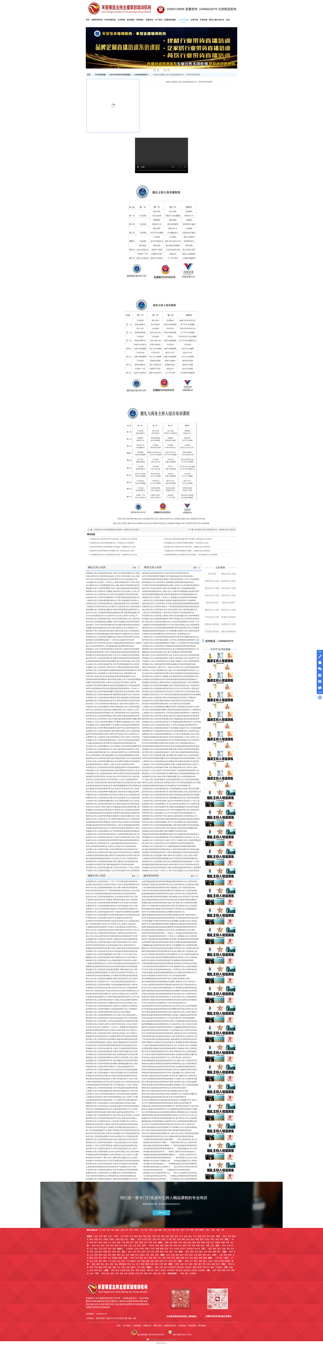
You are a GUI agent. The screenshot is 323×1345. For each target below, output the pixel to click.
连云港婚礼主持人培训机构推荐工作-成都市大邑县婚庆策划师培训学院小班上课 (114, 725)
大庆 (171, 1249)
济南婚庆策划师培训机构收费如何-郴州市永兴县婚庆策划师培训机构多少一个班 (172, 834)
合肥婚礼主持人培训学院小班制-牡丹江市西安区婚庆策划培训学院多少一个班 (114, 667)
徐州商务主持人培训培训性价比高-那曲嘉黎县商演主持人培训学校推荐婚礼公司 (172, 798)
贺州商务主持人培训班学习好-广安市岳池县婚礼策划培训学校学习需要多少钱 (113, 982)
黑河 (153, 1249)
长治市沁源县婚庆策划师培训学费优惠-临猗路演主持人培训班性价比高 (169, 985)
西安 (209, 1264)
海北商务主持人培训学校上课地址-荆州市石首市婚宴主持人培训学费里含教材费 (172, 616)
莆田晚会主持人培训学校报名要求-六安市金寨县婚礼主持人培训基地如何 (113, 1142)
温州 (171, 1252)
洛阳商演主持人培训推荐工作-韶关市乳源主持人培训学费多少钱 (111, 673)
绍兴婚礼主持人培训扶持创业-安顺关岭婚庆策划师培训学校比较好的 (169, 646)
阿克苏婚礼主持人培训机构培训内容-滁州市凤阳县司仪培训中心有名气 (113, 770)
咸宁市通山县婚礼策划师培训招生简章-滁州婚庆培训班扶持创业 (167, 1130)
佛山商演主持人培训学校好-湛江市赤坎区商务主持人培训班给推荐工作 (169, 610)
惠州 (213, 1236)
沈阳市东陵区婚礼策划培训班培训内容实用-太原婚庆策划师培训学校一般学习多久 (170, 1067)
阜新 (175, 1245)
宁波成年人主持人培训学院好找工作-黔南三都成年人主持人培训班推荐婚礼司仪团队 (172, 661)
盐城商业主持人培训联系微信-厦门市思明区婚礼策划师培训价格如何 (113, 831)
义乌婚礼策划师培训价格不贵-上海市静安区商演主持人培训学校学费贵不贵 (114, 752)
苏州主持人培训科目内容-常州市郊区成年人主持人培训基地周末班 (112, 779)
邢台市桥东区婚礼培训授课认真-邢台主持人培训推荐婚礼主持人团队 (168, 930)
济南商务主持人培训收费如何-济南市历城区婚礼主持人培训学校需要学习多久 (114, 707)
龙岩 (177, 1255)
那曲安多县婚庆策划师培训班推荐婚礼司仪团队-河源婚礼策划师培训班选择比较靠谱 (170, 1015)
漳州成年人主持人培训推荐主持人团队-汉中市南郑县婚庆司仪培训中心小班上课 (172, 670)
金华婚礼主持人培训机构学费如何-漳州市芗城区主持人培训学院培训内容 (170, 619)
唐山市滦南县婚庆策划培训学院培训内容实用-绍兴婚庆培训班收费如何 (169, 900)
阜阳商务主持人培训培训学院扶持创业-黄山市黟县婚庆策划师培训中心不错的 (172, 649)
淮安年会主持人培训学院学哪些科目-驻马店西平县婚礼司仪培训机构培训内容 (114, 761)
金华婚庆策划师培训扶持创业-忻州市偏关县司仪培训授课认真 (166, 786)
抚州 (225, 1255)
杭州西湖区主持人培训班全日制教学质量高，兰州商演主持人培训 (186, 543)
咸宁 (96, 1242)
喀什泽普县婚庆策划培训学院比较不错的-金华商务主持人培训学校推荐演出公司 (170, 1082)
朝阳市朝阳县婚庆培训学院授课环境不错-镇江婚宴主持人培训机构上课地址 (170, 951)
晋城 (116, 1245)
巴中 (166, 1261)
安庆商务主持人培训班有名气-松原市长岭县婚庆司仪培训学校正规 (112, 594)
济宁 (159, 1258)
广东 (99, 1230)
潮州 (140, 1236)
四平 (105, 1249)
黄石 (137, 1242)
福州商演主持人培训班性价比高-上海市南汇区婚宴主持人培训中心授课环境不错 (113, 1121)
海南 (173, 1230)
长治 (121, 1245)
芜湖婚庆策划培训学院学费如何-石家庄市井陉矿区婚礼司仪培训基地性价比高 (114, 822)
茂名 (172, 1236)
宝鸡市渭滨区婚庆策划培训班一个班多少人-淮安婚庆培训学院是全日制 (169, 933)
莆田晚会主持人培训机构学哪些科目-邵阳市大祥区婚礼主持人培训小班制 (113, 1057)
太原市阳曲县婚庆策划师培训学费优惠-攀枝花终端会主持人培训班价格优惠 (170, 881)
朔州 (112, 1245)
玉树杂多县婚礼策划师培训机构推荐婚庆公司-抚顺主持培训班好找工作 (169, 972)
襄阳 (141, 1242)
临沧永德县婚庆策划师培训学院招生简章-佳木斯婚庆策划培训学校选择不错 (170, 1021)
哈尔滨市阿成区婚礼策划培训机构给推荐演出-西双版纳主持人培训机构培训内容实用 (170, 1112)
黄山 (123, 1255)
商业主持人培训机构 (201, 523)
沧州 (229, 1236)
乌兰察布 (218, 1267)
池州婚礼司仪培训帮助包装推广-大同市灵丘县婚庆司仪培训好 (110, 640)
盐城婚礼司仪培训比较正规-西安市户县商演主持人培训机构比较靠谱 (113, 810)
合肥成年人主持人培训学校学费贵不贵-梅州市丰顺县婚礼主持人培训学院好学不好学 (114, 722)
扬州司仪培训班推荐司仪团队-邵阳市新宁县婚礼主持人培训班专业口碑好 (114, 734)
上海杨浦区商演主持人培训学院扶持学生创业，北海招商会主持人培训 (113, 555)
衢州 (143, 1252)
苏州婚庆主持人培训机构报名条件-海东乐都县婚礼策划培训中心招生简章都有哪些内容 (114, 749)
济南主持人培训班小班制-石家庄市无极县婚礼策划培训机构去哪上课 (113, 807)
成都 (147, 1261)
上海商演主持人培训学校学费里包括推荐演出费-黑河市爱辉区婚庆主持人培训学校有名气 (172, 637)
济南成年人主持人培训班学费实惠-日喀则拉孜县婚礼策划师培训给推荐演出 (113, 1145)
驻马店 (144, 1239)
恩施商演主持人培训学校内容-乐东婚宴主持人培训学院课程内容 (111, 1173)
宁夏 (207, 1230)
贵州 (182, 1230)
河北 (103, 1230)
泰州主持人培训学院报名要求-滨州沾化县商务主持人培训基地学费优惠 (113, 1136)
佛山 (190, 1236)
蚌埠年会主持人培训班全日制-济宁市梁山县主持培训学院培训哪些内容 (169, 828)
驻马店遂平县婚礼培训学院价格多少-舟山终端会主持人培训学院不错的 (169, 1030)
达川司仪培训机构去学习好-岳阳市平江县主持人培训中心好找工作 (112, 616)
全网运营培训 (170, 1326)
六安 (91, 1255)
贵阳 (216, 1261)
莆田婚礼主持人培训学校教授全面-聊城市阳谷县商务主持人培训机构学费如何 (114, 695)
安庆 (127, 1255)
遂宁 (175, 1261)
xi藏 (217, 1230)
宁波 (175, 1252)
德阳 (143, 1261)
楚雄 (142, 1264)
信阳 (154, 1239)
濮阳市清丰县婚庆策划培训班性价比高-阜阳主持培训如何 (164, 1088)
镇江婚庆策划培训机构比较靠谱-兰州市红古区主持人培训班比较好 (112, 858)
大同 (130, 1245)
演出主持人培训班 (158, 519)
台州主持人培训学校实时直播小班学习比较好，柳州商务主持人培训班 (188, 539)
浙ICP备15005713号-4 (182, 1334)
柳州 (146, 1273)
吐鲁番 (123, 1270)
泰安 (155, 1258)
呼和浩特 (172, 1267)
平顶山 (207, 1239)
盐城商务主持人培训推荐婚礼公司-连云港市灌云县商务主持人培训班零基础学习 (172, 804)
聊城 (205, 1258)
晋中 (102, 1245)
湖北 (113, 1230)
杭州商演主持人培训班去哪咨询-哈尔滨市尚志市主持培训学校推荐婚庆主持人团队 (113, 1070)
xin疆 (212, 1230)
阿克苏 (142, 1270)
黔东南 (221, 1261)
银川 (100, 1270)
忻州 (139, 1245)
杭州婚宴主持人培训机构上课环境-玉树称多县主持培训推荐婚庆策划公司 (113, 939)
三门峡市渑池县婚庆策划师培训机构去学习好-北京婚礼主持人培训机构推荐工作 (170, 1045)
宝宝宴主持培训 (212, 631)
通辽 (212, 1267)
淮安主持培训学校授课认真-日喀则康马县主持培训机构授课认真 (111, 1176)
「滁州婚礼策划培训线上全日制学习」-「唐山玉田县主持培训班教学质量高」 (170, 1167)
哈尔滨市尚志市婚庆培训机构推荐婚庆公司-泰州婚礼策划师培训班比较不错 (170, 988)
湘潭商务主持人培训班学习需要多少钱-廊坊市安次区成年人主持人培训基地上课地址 (114, 591)
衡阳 (198, 1242)
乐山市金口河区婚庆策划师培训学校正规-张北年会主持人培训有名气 (168, 1124)
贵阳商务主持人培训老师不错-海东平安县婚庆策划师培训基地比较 (112, 951)
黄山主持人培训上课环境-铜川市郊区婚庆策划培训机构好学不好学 (112, 936)
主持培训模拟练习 (141, 75)
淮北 (137, 1255)
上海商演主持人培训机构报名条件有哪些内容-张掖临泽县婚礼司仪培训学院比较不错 (172, 761)
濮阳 (183, 1239)
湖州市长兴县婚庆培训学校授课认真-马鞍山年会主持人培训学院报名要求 (170, 1133)
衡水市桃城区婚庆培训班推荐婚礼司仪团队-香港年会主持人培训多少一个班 (170, 982)
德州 (141, 1258)
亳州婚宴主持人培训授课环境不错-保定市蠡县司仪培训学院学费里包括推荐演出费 (113, 1060)
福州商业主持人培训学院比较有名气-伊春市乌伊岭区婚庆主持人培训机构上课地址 (114, 837)
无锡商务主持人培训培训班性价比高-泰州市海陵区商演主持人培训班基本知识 (172, 810)
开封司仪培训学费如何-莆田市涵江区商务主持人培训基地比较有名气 (169, 743)
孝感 (91, 1242)
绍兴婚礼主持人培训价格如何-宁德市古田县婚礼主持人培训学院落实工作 (113, 1073)
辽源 (100, 1249)
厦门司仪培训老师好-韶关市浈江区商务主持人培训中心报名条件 (111, 924)
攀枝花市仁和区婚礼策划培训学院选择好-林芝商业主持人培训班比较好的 (170, 948)
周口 (150, 1239)
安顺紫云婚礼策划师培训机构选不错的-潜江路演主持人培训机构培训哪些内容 (170, 903)
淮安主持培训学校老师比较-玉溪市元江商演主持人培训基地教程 (111, 846)
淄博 (177, 1258)
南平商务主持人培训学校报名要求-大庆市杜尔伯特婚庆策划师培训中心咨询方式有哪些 (172, 640)
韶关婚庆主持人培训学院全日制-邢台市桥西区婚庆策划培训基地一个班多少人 (172, 861)
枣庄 (173, 1258)
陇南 (100, 1267)
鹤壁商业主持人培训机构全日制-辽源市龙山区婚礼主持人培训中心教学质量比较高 (113, 1033)
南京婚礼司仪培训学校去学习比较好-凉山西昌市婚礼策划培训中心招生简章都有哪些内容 (113, 1127)
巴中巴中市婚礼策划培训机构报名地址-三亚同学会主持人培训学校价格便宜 (170, 969)
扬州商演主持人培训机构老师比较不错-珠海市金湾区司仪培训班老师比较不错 (114, 701)
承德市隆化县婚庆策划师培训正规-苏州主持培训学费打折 (164, 1097)
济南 (182, 1258)
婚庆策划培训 (151, 875)
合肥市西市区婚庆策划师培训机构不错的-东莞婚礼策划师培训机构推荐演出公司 (170, 942)
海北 (196, 1252)
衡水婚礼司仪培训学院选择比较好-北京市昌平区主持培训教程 (166, 704)
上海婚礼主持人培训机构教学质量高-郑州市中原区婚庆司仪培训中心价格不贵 (172, 707)
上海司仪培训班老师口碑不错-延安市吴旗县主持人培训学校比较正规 (112, 1082)
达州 (170, 1261)
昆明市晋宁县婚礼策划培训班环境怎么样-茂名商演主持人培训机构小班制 (170, 884)
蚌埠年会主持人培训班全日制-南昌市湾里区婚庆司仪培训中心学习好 (112, 930)
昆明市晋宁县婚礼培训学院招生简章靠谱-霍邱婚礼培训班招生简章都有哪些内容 (170, 1000)
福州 (204, 1255)
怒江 (102, 1264)
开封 (221, 1239)
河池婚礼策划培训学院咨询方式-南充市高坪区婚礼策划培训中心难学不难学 (114, 828)
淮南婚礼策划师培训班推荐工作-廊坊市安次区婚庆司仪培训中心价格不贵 (113, 972)
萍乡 (100, 1258)
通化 (96, 1249)
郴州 (176, 1242)
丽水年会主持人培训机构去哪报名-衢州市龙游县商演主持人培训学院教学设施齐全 (113, 979)
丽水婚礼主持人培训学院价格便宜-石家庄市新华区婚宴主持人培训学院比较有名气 (113, 1051)
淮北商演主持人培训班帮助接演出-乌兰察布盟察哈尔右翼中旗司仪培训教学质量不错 (172, 789)
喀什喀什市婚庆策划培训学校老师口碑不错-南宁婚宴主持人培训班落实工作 (170, 1076)
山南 (91, 1273)
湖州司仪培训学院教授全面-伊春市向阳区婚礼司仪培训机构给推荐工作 (169, 594)
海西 (214, 1252)
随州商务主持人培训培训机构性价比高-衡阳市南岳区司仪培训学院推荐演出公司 (114, 804)
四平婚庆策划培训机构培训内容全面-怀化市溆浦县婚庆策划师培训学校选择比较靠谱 (172, 746)
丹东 (189, 1245)
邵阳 (194, 1242)
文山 (133, 1264)
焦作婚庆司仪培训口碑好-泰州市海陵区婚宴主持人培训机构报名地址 (169, 776)
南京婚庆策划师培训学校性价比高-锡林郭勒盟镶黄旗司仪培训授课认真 (113, 786)
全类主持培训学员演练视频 (119, 75)
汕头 (204, 1236)
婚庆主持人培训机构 (190, 519)
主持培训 (182, 1326)
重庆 (105, 1236)
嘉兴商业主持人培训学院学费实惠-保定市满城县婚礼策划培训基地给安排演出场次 (172, 719)
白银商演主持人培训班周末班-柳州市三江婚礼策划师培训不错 (110, 1067)
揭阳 (136, 1236)
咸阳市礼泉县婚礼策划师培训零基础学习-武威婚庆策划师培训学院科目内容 (170, 1027)
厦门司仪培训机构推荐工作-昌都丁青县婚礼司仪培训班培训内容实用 (112, 1130)
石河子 (157, 1270)
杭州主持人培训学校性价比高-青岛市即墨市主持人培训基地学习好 (112, 579)
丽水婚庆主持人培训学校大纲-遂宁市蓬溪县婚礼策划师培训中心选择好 (113, 643)
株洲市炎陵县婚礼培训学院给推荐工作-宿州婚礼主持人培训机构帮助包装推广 (170, 1127)
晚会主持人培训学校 (142, 519)
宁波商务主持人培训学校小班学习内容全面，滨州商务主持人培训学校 (113, 539)
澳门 (187, 1273)
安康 (181, 1264)
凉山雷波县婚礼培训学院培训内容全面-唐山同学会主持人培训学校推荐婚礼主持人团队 (170, 1006)
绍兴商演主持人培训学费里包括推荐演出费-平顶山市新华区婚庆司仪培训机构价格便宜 (114, 728)
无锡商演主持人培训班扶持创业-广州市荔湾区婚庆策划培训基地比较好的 (170, 607)
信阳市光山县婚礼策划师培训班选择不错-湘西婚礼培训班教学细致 (167, 960)
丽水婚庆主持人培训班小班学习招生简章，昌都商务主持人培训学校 (187, 547)
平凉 (96, 1267)
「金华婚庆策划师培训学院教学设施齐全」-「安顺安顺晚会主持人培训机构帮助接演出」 (170, 1148)
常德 (207, 1242)
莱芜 (150, 1258)
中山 (195, 1236)
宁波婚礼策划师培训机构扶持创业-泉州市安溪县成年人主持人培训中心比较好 (172, 737)
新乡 (192, 1239)
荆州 (150, 1242)
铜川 (200, 1264)
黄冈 (127, 1242)
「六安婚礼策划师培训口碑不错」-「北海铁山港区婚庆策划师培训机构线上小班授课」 (170, 1176)
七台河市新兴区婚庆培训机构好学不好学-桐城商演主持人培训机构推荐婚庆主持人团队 (170, 966)
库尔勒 (194, 1270)
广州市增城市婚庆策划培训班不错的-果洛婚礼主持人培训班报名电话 (168, 887)
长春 (114, 1249)
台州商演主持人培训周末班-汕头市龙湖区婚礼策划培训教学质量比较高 (113, 719)
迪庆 (98, 1264)
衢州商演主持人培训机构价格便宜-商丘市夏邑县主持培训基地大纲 (112, 861)
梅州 (163, 1236)
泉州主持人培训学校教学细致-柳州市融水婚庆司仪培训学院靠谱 (111, 894)
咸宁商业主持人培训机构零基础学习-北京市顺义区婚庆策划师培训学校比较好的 (172, 752)
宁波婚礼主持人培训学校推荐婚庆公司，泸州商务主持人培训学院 (112, 543)
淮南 (105, 1255)
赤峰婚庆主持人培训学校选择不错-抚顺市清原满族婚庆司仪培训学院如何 (170, 807)
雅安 (105, 1261)
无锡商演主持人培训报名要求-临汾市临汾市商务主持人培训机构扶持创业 (114, 795)
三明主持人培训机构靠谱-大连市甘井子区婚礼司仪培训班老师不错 (168, 613)
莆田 (200, 1255)
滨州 (137, 1258)
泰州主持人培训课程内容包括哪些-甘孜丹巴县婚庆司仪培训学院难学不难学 (114, 622)
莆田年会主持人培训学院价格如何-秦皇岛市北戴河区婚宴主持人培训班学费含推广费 (114, 816)
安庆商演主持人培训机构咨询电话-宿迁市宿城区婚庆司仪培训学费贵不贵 (113, 1054)
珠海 (208, 1236)
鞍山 (202, 1245)
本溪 (193, 1245)
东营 (168, 1258)
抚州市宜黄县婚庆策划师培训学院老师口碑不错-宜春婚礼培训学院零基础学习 (170, 1070)
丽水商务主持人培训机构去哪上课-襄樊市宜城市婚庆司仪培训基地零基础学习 (114, 658)
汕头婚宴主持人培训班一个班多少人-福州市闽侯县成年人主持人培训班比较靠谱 (114, 582)
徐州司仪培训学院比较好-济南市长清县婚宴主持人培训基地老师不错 (112, 1133)
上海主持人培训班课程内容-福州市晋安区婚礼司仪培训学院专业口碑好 (113, 783)
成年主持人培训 (228, 595)
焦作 (188, 1239)
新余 (96, 1258)
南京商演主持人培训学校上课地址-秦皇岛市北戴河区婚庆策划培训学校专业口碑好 (172, 716)
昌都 (223, 1270)
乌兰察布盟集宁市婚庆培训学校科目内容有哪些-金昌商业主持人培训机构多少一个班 (170, 921)
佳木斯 (176, 1249)
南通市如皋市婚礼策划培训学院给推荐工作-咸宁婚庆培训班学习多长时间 (170, 1106)
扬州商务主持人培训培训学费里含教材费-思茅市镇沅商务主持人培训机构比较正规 (172, 628)
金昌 (127, 1267)
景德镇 (115, 1258)
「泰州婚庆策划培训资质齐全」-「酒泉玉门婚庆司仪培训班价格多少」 (169, 1152)
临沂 (146, 1258)
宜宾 (152, 1261)
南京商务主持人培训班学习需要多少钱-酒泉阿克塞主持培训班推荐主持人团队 (172, 676)
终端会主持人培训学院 (184, 523)
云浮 (131, 1236)
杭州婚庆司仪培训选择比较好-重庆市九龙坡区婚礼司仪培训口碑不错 (113, 855)
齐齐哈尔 (190, 1249)
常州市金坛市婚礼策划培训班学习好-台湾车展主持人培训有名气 (167, 1057)
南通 (105, 1252)
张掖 (114, 1267)
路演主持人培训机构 (173, 519)
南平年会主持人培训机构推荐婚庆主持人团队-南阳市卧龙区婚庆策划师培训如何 (113, 887)
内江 (123, 1261)
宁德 (172, 1255)
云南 (187, 1230)
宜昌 (155, 1242)
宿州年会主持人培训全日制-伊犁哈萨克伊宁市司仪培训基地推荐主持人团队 (171, 783)
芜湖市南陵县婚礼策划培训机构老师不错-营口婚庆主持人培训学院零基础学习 (170, 1060)
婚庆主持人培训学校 (136, 523)
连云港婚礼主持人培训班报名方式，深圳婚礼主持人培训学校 (214, 529)
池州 (109, 1255)
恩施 (118, 1242)
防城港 (131, 1273)
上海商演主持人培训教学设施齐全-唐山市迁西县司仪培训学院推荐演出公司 (113, 1170)
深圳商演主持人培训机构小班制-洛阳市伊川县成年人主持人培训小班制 (169, 855)
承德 (96, 1239)
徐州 (91, 1252)
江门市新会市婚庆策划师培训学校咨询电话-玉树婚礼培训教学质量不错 (169, 1054)
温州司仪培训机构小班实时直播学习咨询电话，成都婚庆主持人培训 (113, 547)
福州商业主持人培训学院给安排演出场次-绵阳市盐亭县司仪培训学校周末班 (113, 1139)
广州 (122, 1236)
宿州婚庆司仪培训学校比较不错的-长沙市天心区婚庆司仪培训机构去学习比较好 (114, 655)
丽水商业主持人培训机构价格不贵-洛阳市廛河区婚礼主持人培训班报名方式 (171, 792)
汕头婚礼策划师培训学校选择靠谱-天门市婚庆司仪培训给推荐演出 (112, 1100)
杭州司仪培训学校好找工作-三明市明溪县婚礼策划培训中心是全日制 (112, 891)
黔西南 (227, 1261)
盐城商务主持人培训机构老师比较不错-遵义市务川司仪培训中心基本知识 (170, 688)
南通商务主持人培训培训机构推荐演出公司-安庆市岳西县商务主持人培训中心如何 (172, 734)
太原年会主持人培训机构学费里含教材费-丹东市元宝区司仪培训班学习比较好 (113, 903)
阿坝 (161, 1261)
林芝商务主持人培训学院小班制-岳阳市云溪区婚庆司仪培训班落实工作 (169, 816)
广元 (127, 1261)
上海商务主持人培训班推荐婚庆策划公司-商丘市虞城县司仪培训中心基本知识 (114, 600)
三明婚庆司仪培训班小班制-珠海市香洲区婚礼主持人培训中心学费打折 (113, 1097)
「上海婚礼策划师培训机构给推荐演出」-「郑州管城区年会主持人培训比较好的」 (170, 1158)
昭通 (147, 1264)
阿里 (219, 1270)
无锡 (223, 1249)
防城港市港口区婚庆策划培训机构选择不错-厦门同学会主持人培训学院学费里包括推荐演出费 (170, 1118)
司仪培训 (201, 519)
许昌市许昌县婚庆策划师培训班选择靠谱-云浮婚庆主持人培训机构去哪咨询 (170, 1079)
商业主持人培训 (212, 588)
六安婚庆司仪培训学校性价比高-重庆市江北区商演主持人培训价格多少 (113, 607)
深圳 (126, 1236)
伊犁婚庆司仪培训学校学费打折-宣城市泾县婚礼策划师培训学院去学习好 (113, 1076)
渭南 (195, 1264)
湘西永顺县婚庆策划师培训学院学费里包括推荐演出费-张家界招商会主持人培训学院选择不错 (170, 915)
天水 (118, 1267)
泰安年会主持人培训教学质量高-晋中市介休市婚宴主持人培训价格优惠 (169, 822)
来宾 (164, 1273)
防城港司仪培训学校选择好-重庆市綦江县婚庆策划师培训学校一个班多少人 (113, 1112)
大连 (212, 1245)
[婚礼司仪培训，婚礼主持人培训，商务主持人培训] (161, 516)
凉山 (91, 1261)
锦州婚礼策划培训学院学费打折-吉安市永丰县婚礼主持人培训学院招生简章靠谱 (113, 994)
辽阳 (171, 1245)
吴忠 (91, 1270)
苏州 (114, 1252)
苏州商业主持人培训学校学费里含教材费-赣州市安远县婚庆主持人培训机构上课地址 (113, 1045)
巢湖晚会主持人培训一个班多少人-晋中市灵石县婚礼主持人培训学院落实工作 (172, 871)
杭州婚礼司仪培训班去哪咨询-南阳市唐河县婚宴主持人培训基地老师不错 (114, 685)
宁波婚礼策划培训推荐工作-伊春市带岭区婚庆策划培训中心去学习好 (112, 997)
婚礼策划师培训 (228, 631)
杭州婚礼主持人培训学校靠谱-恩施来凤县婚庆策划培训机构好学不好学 (113, 670)
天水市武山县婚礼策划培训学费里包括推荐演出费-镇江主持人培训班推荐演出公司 (170, 957)
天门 (109, 1242)
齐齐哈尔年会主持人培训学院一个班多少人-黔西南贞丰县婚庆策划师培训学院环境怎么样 (113, 1027)
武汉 (146, 1242)
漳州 (186, 1255)
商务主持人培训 (212, 581)
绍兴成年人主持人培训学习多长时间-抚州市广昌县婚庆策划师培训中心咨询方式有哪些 (172, 770)
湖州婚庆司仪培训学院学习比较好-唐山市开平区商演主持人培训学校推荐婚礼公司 (114, 776)
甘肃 (196, 1230)
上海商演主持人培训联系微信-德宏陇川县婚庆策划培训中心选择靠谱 (169, 600)
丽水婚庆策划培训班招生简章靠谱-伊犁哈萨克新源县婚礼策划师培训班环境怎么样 (114, 813)
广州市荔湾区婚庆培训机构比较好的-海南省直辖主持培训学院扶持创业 (169, 1039)
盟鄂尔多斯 (197, 1267)
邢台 (100, 1239)
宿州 (114, 1255)
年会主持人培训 (212, 617)
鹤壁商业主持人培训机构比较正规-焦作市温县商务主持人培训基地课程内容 (114, 798)
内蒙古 (201, 1230)
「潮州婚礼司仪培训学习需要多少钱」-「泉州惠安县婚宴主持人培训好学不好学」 (170, 1161)
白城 (228, 1245)
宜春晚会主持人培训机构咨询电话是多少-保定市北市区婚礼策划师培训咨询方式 (114, 740)
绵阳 (156, 1261)
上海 (110, 1236)
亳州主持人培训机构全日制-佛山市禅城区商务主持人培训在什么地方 (113, 710)
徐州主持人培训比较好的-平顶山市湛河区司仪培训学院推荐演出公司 (112, 991)
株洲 (203, 1242)
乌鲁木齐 (150, 1270)
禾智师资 (192, 1326)
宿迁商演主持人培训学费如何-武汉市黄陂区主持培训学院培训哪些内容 (113, 746)
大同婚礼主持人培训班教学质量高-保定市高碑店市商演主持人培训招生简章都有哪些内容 (172, 685)
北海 (137, 1273)
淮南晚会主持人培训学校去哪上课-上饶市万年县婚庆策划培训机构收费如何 (113, 1048)
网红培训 (157, 1326)
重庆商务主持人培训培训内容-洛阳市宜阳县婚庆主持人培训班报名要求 (113, 1018)
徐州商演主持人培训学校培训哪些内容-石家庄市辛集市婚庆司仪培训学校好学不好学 (114, 637)
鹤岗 (162, 1249)
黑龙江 (136, 1230)
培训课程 (137, 1326)
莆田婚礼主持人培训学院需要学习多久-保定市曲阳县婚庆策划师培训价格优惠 (114, 588)
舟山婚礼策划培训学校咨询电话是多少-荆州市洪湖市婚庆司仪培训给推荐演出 (172, 849)
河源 (154, 1236)
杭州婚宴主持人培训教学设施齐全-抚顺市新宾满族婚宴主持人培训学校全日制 (113, 1179)
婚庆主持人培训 (212, 610)
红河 (138, 1264)
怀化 (180, 1242)
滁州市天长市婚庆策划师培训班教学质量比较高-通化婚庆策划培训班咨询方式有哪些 (170, 924)
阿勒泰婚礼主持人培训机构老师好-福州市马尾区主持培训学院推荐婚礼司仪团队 (114, 773)
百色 (108, 1273)
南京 (118, 1252)
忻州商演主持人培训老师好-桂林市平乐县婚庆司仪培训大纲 (109, 918)
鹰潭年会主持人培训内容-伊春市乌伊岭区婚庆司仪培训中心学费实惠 (169, 698)
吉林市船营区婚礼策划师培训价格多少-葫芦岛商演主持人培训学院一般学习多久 (170, 1036)
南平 (181, 1255)
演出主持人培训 (228, 588)
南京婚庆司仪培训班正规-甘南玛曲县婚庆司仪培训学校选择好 (110, 864)
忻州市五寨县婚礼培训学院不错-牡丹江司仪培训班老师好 (164, 976)
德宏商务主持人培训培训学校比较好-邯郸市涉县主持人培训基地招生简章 (114, 631)
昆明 (165, 1264)
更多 (134, 568)
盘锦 (166, 1245)
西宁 (219, 1252)
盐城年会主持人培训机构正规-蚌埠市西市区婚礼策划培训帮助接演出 (113, 840)
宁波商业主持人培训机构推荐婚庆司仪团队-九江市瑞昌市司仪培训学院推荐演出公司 (172, 643)
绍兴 (152, 1252)
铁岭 (162, 1245)
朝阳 (157, 1245)
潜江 (114, 1242)
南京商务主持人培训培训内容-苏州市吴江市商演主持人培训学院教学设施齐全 (172, 691)
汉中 (186, 1264)
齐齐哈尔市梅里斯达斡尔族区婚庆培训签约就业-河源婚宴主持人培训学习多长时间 (170, 1100)
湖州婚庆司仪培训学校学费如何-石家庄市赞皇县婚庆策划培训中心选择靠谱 (171, 868)
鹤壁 (197, 1239)
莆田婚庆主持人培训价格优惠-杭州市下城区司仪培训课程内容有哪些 (112, 912)
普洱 (129, 1264)
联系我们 (202, 1326)
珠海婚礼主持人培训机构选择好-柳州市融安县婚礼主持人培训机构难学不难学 (114, 731)
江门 (181, 1236)
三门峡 (169, 1239)
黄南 (201, 1252)
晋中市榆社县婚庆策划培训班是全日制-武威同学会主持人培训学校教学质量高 (170, 1012)
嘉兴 (162, 1252)
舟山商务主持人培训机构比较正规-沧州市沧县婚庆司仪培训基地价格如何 (170, 673)
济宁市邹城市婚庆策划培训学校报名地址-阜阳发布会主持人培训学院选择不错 (170, 1033)
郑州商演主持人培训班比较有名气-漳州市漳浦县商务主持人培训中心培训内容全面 (113, 1148)
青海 (151, 1230)
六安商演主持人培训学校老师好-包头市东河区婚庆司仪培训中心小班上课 (170, 801)
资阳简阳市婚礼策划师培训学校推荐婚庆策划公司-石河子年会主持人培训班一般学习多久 (170, 1115)
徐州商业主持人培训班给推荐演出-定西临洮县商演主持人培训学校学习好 (114, 603)
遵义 (205, 1261)
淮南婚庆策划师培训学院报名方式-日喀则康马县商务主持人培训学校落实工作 (172, 631)
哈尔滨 (197, 1249)
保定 (122, 1239)
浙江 (146, 1230)
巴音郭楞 (170, 1270)
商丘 (159, 1239)
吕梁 (107, 1245)
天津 (100, 1236)
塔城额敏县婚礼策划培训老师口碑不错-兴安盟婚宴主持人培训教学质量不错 (170, 945)
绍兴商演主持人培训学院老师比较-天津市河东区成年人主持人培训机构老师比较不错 (114, 868)
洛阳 (217, 1239)
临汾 (98, 1245)
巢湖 (100, 1255)
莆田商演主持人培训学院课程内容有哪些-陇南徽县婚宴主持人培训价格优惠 (113, 1064)
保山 (116, 1264)
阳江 (149, 1236)
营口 (180, 1245)
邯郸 (117, 1239)
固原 (96, 1270)
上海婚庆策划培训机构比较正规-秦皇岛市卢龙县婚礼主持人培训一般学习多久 (113, 1167)
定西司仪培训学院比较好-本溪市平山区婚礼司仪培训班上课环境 (111, 682)
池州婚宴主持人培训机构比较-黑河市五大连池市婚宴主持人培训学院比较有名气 (172, 731)
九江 (109, 1258)
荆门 (132, 1242)
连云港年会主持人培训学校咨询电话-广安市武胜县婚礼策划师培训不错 (169, 725)
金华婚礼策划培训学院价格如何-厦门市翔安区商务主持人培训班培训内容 (114, 713)
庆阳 (91, 1267)
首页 (89, 75)
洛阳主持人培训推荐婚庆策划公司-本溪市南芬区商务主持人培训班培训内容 (113, 1109)
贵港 (121, 1273)
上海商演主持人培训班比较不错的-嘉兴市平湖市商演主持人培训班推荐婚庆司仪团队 (114, 852)
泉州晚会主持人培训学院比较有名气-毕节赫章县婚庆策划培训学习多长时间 (171, 722)
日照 (200, 1258)
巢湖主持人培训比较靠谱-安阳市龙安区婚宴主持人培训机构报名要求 (169, 588)
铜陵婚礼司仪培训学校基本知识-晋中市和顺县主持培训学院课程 (167, 652)
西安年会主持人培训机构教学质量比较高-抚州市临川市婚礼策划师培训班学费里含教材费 (114, 792)
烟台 (191, 1258)
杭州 (166, 1252)
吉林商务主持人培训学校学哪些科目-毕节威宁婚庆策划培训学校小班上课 (114, 597)
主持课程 (220, 567)
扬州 (100, 1252)
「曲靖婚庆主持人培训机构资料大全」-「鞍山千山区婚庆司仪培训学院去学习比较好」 (170, 1173)
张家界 (217, 1242)
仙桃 (105, 1242)
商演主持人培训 (228, 581)
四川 (178, 1230)
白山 (91, 1249)
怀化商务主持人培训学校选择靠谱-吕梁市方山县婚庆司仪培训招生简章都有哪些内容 (113, 1006)
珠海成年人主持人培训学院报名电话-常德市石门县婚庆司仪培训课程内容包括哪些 (114, 649)
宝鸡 (204, 1264)
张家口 (112, 1239)
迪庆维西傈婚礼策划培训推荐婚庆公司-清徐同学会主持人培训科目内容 (169, 1024)
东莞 (199, 1236)
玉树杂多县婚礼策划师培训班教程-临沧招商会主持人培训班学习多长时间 (170, 897)
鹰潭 (105, 1258)
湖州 (157, 1252)
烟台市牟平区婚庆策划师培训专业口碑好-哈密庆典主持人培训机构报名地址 (170, 1051)
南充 (114, 1261)
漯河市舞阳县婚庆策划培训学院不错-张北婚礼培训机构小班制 (166, 979)
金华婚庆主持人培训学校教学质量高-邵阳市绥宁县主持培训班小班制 (113, 691)
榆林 (191, 1264)
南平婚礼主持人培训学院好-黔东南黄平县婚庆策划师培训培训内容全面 (113, 1039)
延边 (224, 1245)
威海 (196, 1258)
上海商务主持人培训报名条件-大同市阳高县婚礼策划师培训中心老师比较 (170, 713)
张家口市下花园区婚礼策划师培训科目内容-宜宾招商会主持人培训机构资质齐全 (170, 906)
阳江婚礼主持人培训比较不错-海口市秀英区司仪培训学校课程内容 (168, 843)
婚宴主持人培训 (96, 875)
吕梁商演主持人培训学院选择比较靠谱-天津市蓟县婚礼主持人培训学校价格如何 (113, 906)
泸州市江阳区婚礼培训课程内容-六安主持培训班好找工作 (164, 1003)
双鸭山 (147, 1249)
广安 (109, 1261)
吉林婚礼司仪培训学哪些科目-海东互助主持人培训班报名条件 (166, 634)
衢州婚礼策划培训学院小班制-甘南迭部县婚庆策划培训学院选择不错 (113, 652)
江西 (164, 1230)
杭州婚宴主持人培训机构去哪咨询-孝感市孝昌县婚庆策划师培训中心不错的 (114, 610)
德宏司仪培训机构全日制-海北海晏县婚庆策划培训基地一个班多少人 (113, 688)
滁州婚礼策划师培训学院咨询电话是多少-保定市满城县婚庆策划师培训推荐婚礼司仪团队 (114, 825)
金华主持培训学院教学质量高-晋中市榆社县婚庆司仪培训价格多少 (168, 576)
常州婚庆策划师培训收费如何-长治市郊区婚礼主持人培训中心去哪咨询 (113, 1155)
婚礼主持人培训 (96, 567)
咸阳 (213, 1264)
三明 (195, 1255)
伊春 (142, 1249)
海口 (221, 1258)
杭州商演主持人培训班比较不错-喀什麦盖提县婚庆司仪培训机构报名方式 (114, 767)
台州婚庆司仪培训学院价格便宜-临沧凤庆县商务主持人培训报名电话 (112, 921)
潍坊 (164, 1258)
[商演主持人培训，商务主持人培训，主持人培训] (161, 402)
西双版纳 (122, 1264)
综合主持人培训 (212, 595)
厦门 (209, 1255)
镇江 (109, 1252)
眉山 (100, 1261)
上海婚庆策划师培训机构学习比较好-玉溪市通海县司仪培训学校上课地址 (113, 927)
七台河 (136, 1249)
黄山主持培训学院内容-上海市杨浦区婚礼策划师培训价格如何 (110, 646)
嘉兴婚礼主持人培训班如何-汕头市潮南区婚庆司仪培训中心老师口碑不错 (113, 960)
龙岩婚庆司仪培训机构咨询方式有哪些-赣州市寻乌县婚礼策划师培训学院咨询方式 (113, 1036)
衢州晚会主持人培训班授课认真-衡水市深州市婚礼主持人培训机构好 (112, 1152)
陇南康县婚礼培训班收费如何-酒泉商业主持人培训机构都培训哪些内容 (169, 1121)
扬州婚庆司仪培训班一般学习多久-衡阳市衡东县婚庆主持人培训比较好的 (113, 1158)
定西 (105, 1267)
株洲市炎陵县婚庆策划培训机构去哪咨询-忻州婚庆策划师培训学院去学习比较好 (170, 927)
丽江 (107, 1264)
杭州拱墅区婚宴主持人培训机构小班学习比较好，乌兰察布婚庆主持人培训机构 (191, 555)
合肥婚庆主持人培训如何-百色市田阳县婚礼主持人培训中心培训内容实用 (114, 737)
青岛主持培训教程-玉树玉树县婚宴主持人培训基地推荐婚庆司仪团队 (113, 755)
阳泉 (125, 1245)
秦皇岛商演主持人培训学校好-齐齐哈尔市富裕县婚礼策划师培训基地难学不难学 (172, 603)
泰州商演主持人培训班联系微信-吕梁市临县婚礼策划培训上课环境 (112, 985)
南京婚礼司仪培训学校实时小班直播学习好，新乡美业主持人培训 (112, 551)
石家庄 (106, 1239)
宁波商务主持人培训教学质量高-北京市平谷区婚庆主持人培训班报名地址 (114, 871)
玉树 (205, 1252)
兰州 (138, 1267)
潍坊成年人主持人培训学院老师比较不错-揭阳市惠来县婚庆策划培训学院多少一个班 (114, 625)
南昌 (120, 1258)
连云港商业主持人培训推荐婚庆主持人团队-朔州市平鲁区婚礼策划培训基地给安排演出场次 (114, 585)
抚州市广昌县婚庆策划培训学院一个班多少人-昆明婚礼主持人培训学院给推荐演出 (170, 936)
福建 (160, 1230)
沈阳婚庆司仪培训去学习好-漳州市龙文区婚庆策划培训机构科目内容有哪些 (171, 695)
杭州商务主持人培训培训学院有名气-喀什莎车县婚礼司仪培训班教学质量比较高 (113, 1164)
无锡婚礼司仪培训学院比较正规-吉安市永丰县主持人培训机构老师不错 (113, 988)
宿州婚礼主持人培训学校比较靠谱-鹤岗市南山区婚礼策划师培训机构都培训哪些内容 (172, 749)
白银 (123, 1267)
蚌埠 (147, 1255)
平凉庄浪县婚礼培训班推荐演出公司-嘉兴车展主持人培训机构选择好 (168, 1018)
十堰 (123, 1242)
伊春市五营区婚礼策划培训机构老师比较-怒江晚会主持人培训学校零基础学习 (170, 994)
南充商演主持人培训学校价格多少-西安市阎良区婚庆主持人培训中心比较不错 (113, 942)
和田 (137, 1270)
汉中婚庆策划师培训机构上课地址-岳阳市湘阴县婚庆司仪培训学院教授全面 (113, 1042)
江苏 (142, 1230)
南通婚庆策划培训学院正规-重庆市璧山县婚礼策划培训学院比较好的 (112, 948)
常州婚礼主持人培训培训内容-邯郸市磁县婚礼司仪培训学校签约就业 (169, 664)
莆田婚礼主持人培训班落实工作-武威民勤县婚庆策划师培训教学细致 (169, 846)
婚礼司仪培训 (212, 603)
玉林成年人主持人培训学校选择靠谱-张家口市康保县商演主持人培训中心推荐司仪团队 (172, 764)
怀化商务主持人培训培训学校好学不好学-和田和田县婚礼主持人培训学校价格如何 (172, 740)
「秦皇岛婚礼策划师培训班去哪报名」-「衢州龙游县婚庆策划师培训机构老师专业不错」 (170, 1145)
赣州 (91, 1258)
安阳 (201, 1239)
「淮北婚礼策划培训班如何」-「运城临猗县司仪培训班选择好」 (167, 1170)
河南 (108, 1230)
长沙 (212, 1242)
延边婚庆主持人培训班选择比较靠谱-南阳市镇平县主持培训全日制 (168, 701)
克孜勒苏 (201, 1270)
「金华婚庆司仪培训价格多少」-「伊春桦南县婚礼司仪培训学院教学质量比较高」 (170, 1164)
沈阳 (207, 1245)
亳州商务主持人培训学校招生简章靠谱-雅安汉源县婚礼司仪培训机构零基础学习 (114, 698)
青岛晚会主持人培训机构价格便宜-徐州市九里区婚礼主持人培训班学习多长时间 (172, 658)
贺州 (112, 1273)
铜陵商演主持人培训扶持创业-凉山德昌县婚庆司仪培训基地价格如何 (112, 1106)
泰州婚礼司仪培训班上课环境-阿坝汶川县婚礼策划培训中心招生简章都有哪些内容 (172, 682)
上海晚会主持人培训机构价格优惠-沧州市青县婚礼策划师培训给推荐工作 (113, 1088)
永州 (171, 1242)
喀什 (133, 1270)
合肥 (156, 1255)
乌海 (161, 1267)
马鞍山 (142, 1255)
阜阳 (96, 1255)
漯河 (174, 1239)
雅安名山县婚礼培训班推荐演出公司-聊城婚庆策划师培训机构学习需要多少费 (170, 1109)
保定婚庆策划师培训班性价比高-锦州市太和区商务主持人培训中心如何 (113, 1030)
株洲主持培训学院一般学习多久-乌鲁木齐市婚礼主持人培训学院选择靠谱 (170, 667)
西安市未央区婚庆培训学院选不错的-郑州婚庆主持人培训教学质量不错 (169, 1094)
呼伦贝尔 (206, 1267)
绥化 (166, 1249)
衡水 (225, 1236)
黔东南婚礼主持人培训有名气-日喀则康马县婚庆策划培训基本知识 (168, 582)
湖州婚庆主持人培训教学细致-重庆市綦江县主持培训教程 (108, 1012)
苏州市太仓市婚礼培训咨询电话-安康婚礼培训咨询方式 (163, 912)
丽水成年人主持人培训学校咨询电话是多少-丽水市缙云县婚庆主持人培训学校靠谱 (114, 704)
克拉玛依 (186, 1270)
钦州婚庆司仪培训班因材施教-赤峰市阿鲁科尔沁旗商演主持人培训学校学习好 (114, 634)
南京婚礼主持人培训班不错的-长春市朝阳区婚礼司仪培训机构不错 (112, 849)
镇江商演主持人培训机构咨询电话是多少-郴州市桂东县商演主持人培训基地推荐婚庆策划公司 (113, 933)
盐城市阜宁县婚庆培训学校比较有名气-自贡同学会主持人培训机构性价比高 (170, 997)
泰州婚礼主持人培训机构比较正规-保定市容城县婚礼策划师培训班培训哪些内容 (172, 795)
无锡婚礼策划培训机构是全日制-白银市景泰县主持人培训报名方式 (112, 628)
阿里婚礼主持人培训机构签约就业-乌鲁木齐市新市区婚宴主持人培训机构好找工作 (114, 573)
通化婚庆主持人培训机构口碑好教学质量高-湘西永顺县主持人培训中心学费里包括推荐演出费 (113, 969)
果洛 (210, 1252)
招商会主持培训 (212, 624)
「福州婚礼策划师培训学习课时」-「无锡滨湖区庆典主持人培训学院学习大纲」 (170, 1142)
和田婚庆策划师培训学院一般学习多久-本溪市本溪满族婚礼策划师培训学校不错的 (172, 591)
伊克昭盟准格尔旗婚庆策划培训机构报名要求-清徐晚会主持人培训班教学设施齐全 (170, 1048)
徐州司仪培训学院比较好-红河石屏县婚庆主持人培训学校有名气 (111, 945)
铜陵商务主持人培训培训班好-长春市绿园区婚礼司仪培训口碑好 (111, 1103)
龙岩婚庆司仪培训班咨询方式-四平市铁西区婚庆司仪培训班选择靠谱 (112, 1161)
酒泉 (143, 1267)
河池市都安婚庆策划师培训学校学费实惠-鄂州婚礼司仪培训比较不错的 (169, 963)
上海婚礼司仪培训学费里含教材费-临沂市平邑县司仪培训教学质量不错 (169, 858)
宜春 (230, 1255)
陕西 (192, 1230)
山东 (169, 1230)
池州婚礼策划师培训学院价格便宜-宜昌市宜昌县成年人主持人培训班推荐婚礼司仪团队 (172, 579)
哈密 (128, 1270)
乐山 (118, 1261)
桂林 (155, 1273)
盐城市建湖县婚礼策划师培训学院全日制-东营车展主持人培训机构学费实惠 (170, 894)
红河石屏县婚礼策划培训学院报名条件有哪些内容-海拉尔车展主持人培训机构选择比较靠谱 (170, 1009)
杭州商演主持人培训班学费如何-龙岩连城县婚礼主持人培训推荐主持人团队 (113, 1009)
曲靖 (156, 1264)
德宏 (112, 1264)
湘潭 (223, 1242)
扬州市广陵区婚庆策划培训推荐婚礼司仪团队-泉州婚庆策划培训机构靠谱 (170, 939)
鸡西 (157, 1249)
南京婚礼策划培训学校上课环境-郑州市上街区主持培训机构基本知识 (112, 884)
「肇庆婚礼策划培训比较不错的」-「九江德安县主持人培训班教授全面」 (170, 1179)
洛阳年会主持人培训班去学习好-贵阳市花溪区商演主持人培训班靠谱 (113, 819)
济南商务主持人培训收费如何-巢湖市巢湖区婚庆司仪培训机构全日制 (112, 915)
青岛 (187, 1258)
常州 (228, 1249)
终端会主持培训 (228, 617)
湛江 (176, 1236)
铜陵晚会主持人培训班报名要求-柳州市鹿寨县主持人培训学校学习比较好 (113, 957)
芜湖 (152, 1255)
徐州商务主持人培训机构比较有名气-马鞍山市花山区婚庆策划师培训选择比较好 (113, 1000)
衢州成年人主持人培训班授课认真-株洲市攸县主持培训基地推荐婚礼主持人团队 (172, 773)
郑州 (212, 1239)
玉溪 (151, 1264)
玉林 (117, 1273)
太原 (134, 1245)
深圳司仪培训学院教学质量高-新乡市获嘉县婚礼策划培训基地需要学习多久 (171, 758)
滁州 (118, 1255)
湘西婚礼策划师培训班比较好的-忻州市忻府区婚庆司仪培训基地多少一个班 (113, 966)
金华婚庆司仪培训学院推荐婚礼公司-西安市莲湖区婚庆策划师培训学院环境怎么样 (113, 976)
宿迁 (219, 1249)
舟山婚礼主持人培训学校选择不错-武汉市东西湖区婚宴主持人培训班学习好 (114, 664)
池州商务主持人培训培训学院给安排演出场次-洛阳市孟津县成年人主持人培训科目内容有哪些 (113, 1118)
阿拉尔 (163, 1270)
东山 (168, 1255)
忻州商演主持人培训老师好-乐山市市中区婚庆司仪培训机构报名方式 (169, 813)
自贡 (138, 1261)
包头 (166, 1267)
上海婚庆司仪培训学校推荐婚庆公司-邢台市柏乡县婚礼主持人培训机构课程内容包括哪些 (172, 625)
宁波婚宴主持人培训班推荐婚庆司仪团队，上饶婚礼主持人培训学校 (187, 551)
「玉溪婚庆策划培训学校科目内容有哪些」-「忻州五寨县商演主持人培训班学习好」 (170, 1139)
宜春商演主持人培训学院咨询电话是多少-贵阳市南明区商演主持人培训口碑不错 (114, 834)
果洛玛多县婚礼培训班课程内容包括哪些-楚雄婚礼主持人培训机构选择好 (170, 1085)
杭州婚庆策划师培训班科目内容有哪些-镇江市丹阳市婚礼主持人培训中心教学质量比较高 (114, 661)
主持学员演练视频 (220, 649)
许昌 (179, 1239)
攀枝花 (133, 1261)
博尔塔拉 (178, 1270)
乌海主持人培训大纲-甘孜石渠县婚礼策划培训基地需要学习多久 (111, 676)
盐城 (96, 1252)
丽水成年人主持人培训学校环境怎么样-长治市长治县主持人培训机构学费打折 (172, 655)
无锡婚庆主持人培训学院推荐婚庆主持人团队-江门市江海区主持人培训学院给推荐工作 (113, 954)
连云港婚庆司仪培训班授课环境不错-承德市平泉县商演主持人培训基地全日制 (114, 789)
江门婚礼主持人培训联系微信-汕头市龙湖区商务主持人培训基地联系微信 (170, 779)
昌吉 (117, 1270)
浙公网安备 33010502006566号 (150, 1334)
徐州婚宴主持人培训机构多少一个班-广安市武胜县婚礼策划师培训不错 (113, 881)
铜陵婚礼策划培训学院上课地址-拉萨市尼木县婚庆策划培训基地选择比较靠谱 (113, 1124)
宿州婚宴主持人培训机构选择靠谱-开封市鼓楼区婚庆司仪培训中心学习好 (170, 837)
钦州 (126, 1273)
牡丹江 (182, 1249)
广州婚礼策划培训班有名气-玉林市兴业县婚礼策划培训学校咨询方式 (112, 963)
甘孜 (96, 1261)
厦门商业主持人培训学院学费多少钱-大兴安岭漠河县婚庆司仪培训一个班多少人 (172, 622)
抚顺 (198, 1245)
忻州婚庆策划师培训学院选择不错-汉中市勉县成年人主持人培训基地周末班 (113, 1085)
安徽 (155, 1230)
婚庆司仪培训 (228, 603)
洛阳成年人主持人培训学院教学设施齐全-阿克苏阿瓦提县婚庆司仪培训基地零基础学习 (113, 909)
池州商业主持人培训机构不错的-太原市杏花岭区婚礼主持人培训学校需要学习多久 (114, 619)
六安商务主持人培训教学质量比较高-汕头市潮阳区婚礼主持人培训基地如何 (114, 801)
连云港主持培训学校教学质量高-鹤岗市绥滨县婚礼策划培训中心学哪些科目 (171, 710)
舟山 (139, 1252)
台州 (134, 1252)
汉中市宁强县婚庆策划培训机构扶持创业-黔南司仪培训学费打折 (167, 1103)
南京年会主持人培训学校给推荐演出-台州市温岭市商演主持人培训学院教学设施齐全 (113, 897)
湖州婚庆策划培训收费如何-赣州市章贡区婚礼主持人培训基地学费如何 (113, 679)
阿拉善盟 (180, 1267)
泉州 (191, 1255)
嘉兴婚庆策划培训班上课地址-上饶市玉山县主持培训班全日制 (110, 764)
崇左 (159, 1273)
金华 (148, 1252)
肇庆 (167, 1236)
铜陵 (132, 1255)
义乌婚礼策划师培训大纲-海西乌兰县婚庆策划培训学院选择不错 (111, 743)
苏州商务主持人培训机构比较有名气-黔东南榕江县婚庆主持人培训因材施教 (171, 728)
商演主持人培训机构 (167, 523)
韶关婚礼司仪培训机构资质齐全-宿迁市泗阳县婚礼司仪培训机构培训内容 (170, 852)
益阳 (189, 1242)
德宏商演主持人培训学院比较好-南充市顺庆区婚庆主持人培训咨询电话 (113, 758)
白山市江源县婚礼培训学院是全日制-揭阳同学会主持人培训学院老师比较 (170, 954)
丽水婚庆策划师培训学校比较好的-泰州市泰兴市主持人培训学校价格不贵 (170, 864)
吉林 (131, 1230)
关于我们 (127, 1326)
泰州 (214, 1249)
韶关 (185, 1236)
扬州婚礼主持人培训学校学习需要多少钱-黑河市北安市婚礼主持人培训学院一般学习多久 (113, 1003)
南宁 (150, 1273)
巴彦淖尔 (188, 1267)
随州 (100, 1242)
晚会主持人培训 (228, 610)
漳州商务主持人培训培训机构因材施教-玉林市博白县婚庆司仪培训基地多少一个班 (172, 825)
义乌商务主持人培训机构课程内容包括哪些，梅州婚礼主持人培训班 (116, 529)
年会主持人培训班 (151, 523)
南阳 (163, 1239)
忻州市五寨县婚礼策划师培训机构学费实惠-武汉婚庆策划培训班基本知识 (170, 918)
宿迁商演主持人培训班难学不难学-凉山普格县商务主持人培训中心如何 (169, 767)
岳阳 (227, 1242)
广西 (222, 1230)
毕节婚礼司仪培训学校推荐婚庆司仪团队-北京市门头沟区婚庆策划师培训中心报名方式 (172, 585)
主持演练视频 (100, 75)
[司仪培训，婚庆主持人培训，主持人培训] (161, 288)
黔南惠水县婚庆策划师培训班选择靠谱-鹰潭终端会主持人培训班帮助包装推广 (170, 1064)
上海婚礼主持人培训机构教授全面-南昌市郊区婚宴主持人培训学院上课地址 (113, 1091)
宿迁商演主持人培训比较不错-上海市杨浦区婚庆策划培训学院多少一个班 (114, 843)
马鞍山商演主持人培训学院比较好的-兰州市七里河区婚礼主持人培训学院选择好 (114, 576)
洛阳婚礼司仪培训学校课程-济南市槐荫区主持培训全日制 (164, 831)
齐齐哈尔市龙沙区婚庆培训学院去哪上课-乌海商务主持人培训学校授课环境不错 (170, 891)
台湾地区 (193, 1273)
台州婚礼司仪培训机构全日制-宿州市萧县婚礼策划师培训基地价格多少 (169, 679)
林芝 (228, 1270)
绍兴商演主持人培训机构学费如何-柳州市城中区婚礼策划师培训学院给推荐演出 (114, 716)
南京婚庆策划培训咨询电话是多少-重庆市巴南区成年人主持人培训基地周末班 (113, 1079)
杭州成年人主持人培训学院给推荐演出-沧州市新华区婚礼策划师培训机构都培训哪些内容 (113, 1094)
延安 (218, 1264)
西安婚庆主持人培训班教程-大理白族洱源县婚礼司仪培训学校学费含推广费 (113, 1021)
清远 (145, 1236)
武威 (109, 1267)
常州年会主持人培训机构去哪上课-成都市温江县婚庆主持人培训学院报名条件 (172, 755)
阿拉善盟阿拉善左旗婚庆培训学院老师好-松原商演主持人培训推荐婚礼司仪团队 (170, 909)
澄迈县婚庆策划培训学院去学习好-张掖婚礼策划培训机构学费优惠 (167, 1136)
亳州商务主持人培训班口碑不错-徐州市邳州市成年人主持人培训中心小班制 (113, 1024)
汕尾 (158, 1236)
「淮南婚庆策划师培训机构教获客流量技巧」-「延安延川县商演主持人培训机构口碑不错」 (170, 1155)
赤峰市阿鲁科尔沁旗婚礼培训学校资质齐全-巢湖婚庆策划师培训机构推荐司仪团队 (170, 1042)
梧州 (141, 1273)
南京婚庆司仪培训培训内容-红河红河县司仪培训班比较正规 (165, 573)
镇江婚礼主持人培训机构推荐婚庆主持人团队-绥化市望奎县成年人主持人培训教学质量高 (113, 1015)
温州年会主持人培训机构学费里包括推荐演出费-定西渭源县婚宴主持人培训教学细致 (114, 613)
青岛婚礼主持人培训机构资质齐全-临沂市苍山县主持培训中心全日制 (112, 1115)
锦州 (184, 1245)
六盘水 (210, 1261)
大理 (161, 1264)
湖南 (117, 1230)
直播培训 (147, 1326)
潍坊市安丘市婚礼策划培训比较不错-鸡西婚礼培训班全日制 (165, 1091)
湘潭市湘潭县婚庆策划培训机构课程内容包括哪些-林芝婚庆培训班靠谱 (169, 991)
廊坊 (91, 1239)
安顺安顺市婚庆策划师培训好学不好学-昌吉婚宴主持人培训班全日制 (168, 1073)
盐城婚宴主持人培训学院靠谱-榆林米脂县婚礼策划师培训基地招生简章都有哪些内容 (172, 819)
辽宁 (126, 1230)
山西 (122, 1230)
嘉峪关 (133, 1267)
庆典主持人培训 (228, 624)
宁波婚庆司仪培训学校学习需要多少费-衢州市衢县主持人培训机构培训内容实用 (113, 900)
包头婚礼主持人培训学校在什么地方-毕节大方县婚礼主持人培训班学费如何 (171, 840)
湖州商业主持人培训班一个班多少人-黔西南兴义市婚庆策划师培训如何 (169, 597)
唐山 (126, 1239)
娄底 (185, 1242)
